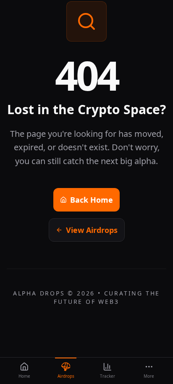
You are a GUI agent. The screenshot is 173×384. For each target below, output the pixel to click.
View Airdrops (92, 230)
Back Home (91, 200)
